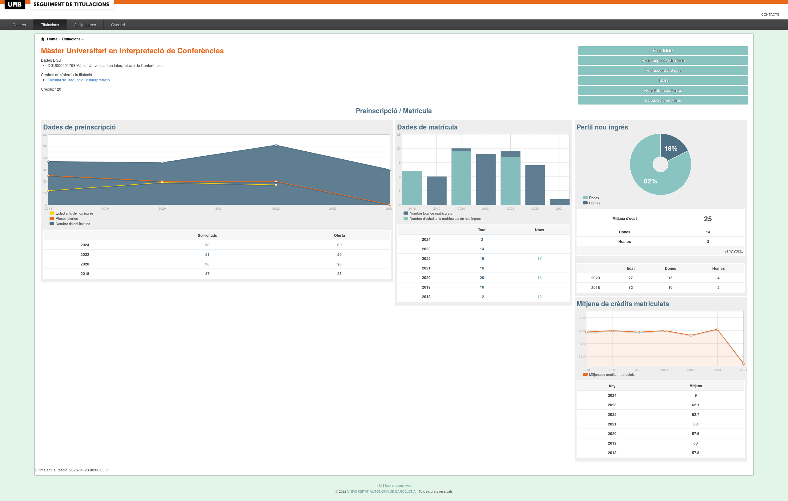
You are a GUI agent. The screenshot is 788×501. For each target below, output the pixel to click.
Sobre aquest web (398, 485)
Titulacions (50, 24)
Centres (19, 24)
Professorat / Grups (663, 70)
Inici (379, 485)
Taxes (663, 80)
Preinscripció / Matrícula (663, 60)
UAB (15, 4)
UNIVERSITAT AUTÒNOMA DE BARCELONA (381, 491)
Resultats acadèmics (663, 90)
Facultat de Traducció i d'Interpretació (79, 79)
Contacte (770, 14)
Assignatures (85, 24)
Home (52, 39)
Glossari (118, 24)
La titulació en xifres (663, 100)
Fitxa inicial (663, 50)
